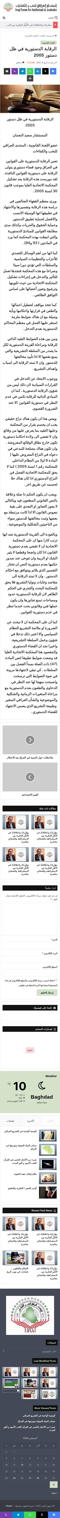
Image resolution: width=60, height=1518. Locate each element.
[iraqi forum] (30, 7)
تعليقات (10, 1120)
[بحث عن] (4, 17)
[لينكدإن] (38, 71)
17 (54, 1471)
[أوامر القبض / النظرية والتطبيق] (48, 1193)
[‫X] (45, 71)
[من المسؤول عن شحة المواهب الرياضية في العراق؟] (11, 1394)
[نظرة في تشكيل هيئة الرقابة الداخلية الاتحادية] (30, 1394)
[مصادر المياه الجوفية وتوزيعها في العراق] (48, 1150)
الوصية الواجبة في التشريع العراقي (20, 1131)
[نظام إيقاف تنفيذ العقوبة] (48, 1178)
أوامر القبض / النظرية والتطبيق (22, 1188)
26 (38, 1478)
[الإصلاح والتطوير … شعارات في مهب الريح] (15, 1258)
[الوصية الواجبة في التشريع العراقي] (48, 1136)
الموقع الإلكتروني (50, 967)
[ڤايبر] (15, 71)
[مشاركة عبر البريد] (7, 71)
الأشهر (50, 1120)
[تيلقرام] (22, 71)
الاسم (54, 939)
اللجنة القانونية (31, 35)
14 (22, 1465)
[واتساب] (30, 71)
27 (30, 1478)
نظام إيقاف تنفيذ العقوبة (25, 1174)
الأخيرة (30, 1120)
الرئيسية (51, 35)
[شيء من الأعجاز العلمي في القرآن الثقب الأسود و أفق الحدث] (48, 1164)
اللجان (42, 35)
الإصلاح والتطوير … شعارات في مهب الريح (30, 24)
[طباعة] (30, 78)
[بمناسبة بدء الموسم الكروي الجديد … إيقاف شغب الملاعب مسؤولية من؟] (11, 1383)
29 (14, 1478)
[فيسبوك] (53, 71)
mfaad (9, 1506)
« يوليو (55, 1492)
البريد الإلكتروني (49, 953)
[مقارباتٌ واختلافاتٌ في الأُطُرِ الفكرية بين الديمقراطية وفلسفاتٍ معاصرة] (44, 822)
